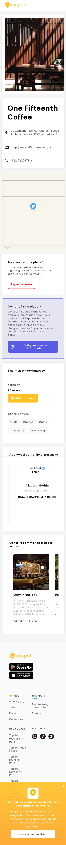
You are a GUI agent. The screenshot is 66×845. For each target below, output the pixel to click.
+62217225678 (20, 160)
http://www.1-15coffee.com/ (30, 147)
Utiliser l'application (33, 834)
